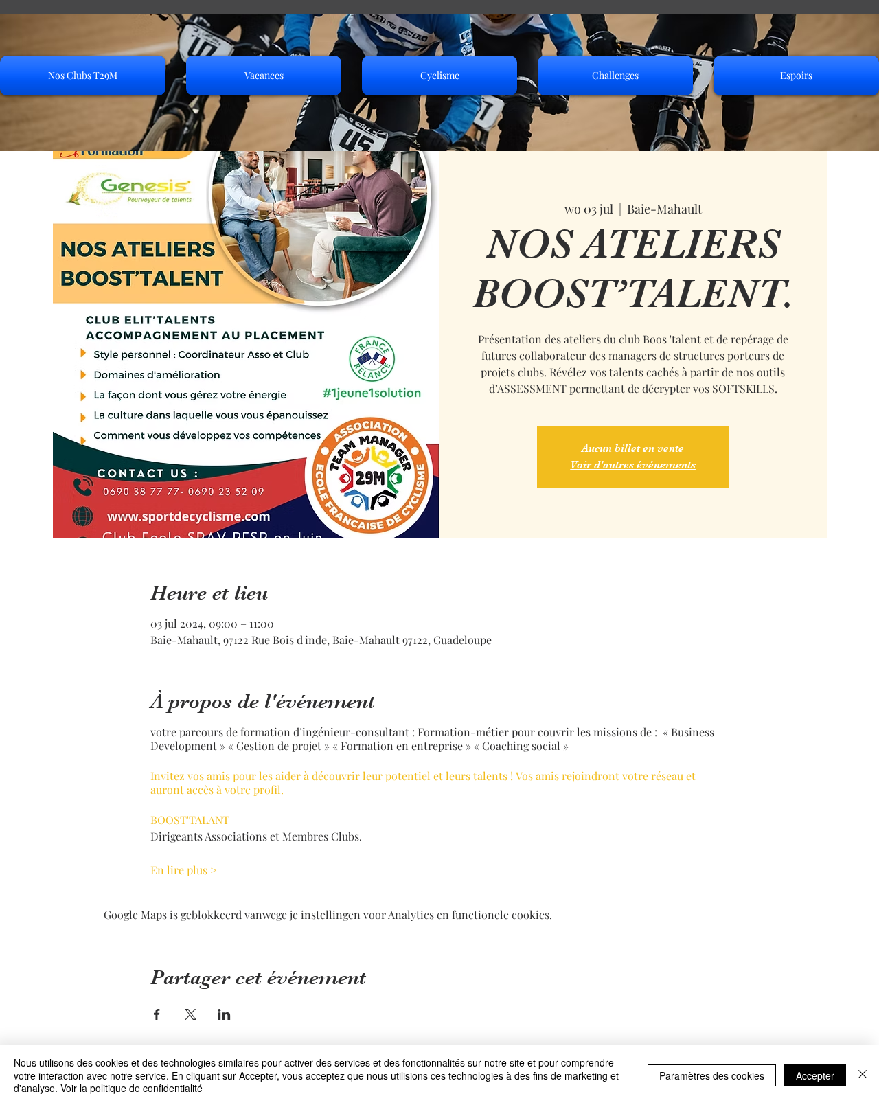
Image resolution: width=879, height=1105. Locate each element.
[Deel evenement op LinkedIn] (224, 1014)
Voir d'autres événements (633, 465)
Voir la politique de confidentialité (131, 1088)
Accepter (815, 1075)
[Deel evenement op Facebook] (156, 1014)
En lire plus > (183, 870)
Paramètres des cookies (711, 1075)
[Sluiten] (862, 1075)
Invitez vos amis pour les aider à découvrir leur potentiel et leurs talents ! (333, 775)
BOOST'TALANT (189, 819)
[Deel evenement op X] (190, 1014)
